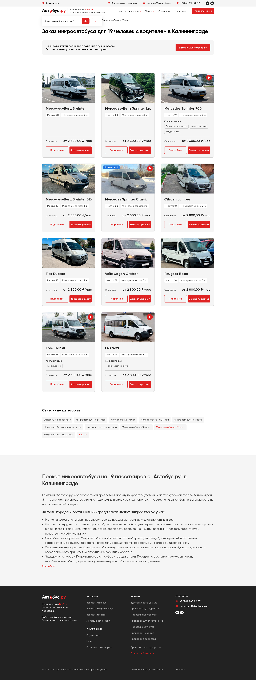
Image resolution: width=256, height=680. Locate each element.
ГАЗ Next (112, 348)
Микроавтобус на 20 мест (58, 434)
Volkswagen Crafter (121, 273)
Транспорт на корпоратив (146, 647)
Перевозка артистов (142, 626)
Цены (89, 641)
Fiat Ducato (55, 273)
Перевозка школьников (143, 614)
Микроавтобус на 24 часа (90, 419)
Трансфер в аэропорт (143, 638)
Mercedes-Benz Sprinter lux (128, 108)
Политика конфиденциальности (147, 669)
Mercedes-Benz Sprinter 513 (69, 199)
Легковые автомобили (99, 620)
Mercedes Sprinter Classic (126, 199)
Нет (95, 21)
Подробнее (57, 150)
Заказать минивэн (96, 614)
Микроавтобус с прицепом (102, 427)
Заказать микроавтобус (57, 419)
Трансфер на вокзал (142, 633)
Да (85, 21)
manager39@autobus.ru (194, 606)
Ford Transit (55, 348)
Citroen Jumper (177, 199)
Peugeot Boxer (176, 273)
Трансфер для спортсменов (147, 620)
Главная (121, 11)
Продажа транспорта (99, 647)
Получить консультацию (193, 47)
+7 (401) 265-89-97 (190, 3)
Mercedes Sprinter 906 (183, 108)
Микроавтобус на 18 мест (136, 427)
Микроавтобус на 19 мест (170, 427)
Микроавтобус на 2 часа (155, 419)
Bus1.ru (89, 9)
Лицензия (180, 669)
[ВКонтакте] (177, 612)
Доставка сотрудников (144, 602)
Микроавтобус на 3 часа (188, 419)
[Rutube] (212, 3)
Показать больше (141, 653)
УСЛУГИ (135, 596)
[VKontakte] (207, 3)
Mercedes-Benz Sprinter (66, 108)
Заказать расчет (81, 150)
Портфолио (93, 635)
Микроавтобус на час (123, 419)
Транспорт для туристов (145, 608)
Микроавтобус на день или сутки (62, 427)
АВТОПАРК (92, 596)
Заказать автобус (96, 602)
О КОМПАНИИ (94, 629)
